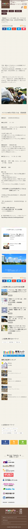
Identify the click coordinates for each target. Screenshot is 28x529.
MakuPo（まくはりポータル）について (10, 517)
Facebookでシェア (4, 29)
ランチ (8, 428)
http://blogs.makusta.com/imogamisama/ (12, 217)
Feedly (22, 443)
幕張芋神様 (11, 342)
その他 (11, 11)
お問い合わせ (5, 520)
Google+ (14, 29)
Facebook (5, 443)
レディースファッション (7, 430)
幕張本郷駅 (18, 11)
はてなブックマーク (19, 29)
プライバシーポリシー (7, 522)
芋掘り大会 (18, 342)
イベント (4, 11)
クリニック (15, 428)
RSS (14, 443)
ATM (3, 428)
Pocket (23, 29)
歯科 (15, 430)
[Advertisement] (14, 48)
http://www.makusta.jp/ (8, 69)
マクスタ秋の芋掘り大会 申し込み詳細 (11, 209)
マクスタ (4, 342)
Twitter (9, 29)
